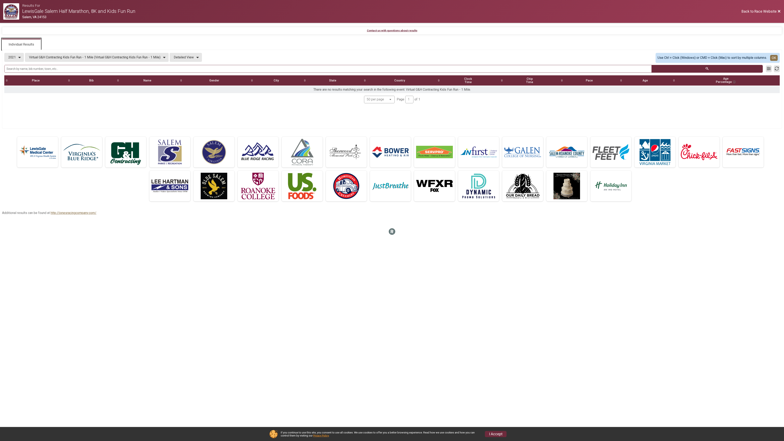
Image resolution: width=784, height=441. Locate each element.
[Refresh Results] (777, 68)
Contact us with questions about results (392, 30)
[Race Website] (12, 11)
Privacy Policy (321, 435)
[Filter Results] (769, 68)
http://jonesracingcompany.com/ (73, 213)
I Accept (495, 434)
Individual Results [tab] (21, 44)
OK (774, 58)
